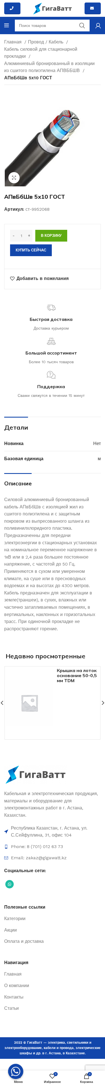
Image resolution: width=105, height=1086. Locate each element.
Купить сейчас (31, 250)
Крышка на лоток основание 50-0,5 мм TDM (77, 675)
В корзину (51, 235)
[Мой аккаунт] (98, 25)
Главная (13, 42)
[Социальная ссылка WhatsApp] (9, 884)
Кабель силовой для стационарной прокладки (40, 53)
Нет (97, 443)
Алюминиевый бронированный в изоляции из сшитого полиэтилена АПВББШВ (49, 67)
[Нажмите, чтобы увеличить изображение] (14, 177)
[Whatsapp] (15, 1071)
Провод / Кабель (46, 42)
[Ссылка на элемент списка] (52, 832)
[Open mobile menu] (6, 25)
